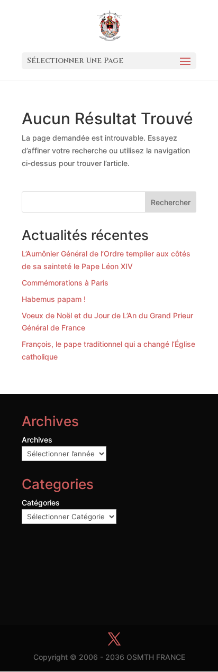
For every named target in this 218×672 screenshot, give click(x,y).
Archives (37, 439)
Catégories (41, 502)
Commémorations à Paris (65, 282)
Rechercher (170, 202)
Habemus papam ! (54, 298)
